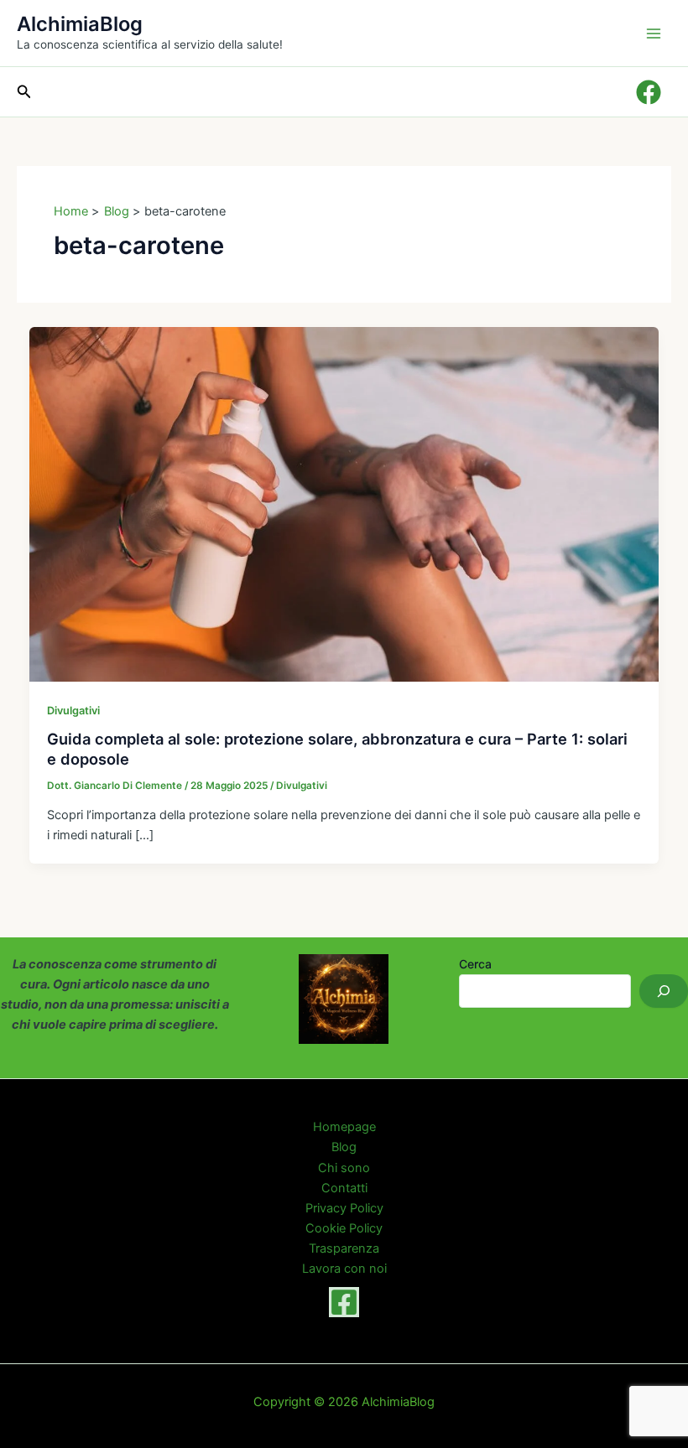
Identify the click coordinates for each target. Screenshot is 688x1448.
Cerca (475, 964)
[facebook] (651, 92)
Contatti (344, 1188)
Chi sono (344, 1168)
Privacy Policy (344, 1208)
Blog (344, 1147)
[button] (24, 91)
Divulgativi (73, 710)
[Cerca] (663, 991)
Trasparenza (344, 1248)
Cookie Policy (344, 1228)
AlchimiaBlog (80, 24)
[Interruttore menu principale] (653, 33)
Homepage (344, 1126)
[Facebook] (344, 1302)
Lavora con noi (344, 1268)
